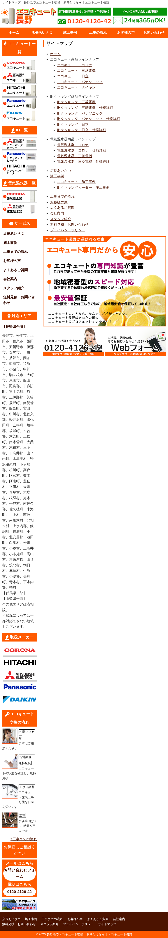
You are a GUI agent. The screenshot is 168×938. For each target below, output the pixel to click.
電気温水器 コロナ (73, 145)
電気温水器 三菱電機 (74, 156)
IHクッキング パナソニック (80, 113)
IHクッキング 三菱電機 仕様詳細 (85, 108)
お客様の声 (126, 32)
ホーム (14, 32)
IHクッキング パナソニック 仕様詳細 (88, 119)
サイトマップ (107, 924)
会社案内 (57, 213)
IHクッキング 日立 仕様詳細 (81, 130)
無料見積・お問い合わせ (69, 224)
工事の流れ (98, 32)
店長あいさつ (42, 32)
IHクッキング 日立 (73, 124)
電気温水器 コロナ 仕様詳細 (81, 150)
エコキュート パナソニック (80, 82)
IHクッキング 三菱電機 (76, 102)
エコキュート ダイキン (76, 87)
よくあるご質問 (62, 207)
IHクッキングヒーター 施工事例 (83, 187)
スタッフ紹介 (60, 219)
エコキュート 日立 (73, 76)
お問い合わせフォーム (19, 873)
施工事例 (70, 32)
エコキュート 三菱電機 (76, 70)
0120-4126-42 (19, 891)
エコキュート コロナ (74, 65)
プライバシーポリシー (67, 230)
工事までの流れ (62, 196)
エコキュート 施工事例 (76, 182)
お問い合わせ (154, 32)
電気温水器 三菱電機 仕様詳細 (83, 161)
